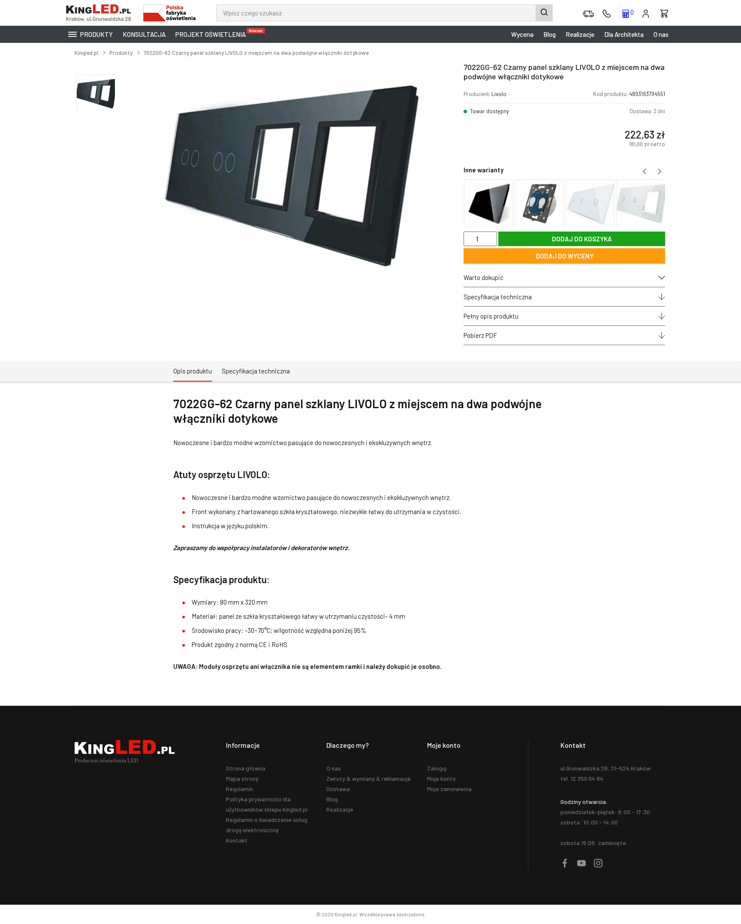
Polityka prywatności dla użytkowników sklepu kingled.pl (266, 804)
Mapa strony (242, 778)
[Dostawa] (588, 13)
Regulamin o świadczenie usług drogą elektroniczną (266, 825)
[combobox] (384, 12)
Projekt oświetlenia (212, 33)
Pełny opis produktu (491, 316)
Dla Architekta (624, 34)
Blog (549, 34)
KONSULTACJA (144, 34)
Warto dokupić (483, 277)
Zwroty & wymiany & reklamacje (368, 778)
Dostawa (338, 788)
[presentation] (644, 171)
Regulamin (239, 788)
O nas (661, 34)
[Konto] (645, 13)
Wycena (522, 34)
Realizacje (580, 34)
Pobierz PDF (480, 335)
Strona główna (245, 768)
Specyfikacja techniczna (498, 297)
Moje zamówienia (449, 788)
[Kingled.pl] (100, 12)
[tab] (192, 371)
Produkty (96, 34)
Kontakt (236, 840)
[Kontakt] (606, 13)
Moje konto (441, 778)
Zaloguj (436, 768)
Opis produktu (192, 371)
